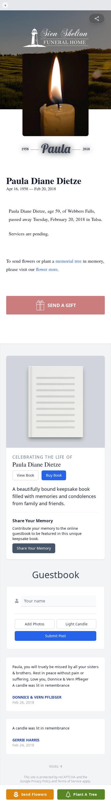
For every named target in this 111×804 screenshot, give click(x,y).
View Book (25, 475)
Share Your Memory (34, 548)
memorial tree (69, 261)
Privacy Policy (41, 781)
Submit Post (55, 635)
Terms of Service (70, 781)
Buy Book (54, 475)
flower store (47, 269)
